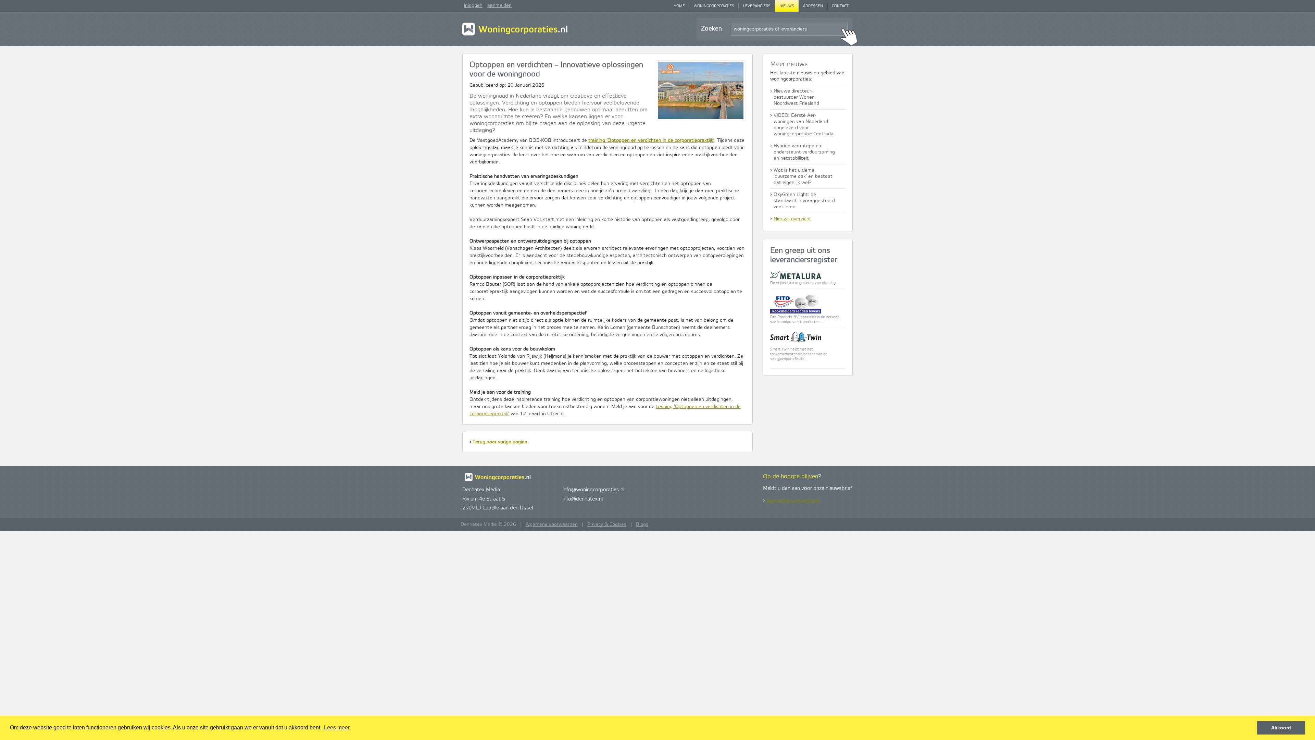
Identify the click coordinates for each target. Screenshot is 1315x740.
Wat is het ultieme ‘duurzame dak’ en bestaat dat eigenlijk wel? (803, 176)
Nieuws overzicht (792, 219)
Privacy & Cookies (606, 524)
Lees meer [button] (337, 727)
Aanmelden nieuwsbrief (793, 501)
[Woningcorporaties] (515, 35)
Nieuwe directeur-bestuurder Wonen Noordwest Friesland (796, 97)
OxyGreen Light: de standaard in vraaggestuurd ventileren (804, 201)
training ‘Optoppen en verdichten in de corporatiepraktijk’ (651, 140)
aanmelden (499, 5)
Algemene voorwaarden (552, 524)
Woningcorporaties (714, 6)
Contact (840, 6)
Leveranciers (757, 6)
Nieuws (786, 6)
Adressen (813, 6)
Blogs (642, 524)
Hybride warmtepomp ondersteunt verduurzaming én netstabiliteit (804, 152)
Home (679, 6)
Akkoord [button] (1281, 727)
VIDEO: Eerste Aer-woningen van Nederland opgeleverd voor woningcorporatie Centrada (804, 124)
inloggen (473, 5)
